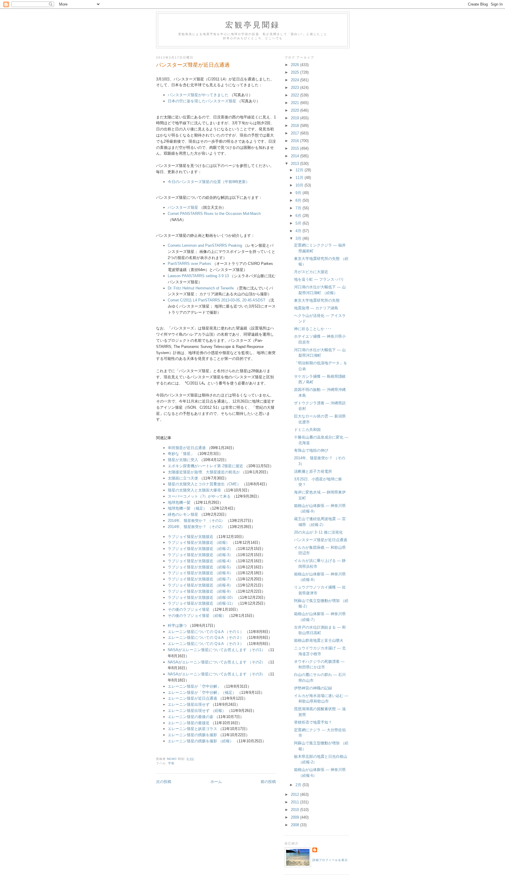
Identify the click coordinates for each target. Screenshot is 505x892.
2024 (295, 80)
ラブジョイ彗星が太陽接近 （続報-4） (200, 561)
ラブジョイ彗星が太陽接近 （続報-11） (201, 603)
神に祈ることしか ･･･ (313, 329)
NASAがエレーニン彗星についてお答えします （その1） (216, 650)
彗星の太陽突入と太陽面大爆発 (194, 490)
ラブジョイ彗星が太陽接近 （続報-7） (200, 579)
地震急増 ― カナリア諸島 (316, 308)
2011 (295, 802)
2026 (295, 65)
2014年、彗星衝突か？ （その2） (196, 526)
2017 (295, 133)
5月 (298, 223)
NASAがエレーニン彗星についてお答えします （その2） (216, 662)
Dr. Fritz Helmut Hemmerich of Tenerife (201, 288)
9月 (298, 193)
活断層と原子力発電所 (313, 471)
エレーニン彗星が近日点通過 (192, 698)
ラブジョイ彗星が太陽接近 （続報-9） (200, 591)
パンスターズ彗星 (183, 207)
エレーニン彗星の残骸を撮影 (193, 735)
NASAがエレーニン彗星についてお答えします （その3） (216, 674)
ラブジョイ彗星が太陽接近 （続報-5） (200, 567)
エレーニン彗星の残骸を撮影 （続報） (201, 741)
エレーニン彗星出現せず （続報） (197, 710)
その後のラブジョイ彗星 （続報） (197, 615)
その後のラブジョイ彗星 (189, 609)
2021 (295, 103)
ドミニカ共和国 (307, 429)
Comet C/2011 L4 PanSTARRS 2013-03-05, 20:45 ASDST (216, 300)
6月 (298, 215)
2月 (298, 785)
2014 (295, 156)
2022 (295, 95)
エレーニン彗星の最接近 (189, 723)
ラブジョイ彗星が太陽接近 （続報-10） (201, 597)
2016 (295, 141)
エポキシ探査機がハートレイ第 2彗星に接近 (205, 466)
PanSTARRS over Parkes (189, 263)
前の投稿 (268, 781)
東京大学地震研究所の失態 (317, 300)
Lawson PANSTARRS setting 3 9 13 (198, 276)
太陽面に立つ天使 (183, 478)
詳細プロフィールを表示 (330, 860)
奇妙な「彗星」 (181, 453)
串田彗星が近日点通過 (187, 448)
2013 (295, 163)
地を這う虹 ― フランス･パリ (319, 279)
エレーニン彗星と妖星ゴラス (193, 729)
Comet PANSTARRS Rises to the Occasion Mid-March (214, 213)
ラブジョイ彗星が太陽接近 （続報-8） (200, 585)
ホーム (216, 781)
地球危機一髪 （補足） (187, 508)
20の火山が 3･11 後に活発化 (318, 532)
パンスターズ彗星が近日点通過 (320, 540)
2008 (295, 825)
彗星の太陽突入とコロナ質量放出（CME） (204, 484)
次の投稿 (163, 781)
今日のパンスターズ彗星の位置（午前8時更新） (209, 182)
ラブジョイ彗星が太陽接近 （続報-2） (200, 548)
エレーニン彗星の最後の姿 (190, 717)
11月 (300, 177)
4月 (298, 231)
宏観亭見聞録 (252, 25)
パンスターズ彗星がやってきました (198, 95)
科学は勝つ (177, 625)
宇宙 (171, 763)
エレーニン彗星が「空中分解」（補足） (202, 692)
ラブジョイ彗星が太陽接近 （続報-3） (200, 555)
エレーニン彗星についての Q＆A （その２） (206, 637)
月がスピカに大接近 (311, 272)
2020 (295, 110)
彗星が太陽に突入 (183, 460)
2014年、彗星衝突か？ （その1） (196, 520)
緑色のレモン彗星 (183, 514)
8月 (298, 200)
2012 (295, 794)
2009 (295, 817)
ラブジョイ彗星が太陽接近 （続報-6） (200, 573)
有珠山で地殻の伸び (311, 450)
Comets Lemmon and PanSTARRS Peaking (205, 245)
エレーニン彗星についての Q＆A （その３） (206, 643)
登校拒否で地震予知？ (313, 722)
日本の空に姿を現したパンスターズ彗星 (202, 101)
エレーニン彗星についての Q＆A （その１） (206, 631)
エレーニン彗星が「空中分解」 (194, 686)
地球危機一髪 (179, 502)
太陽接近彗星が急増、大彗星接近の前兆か (204, 472)
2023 (295, 87)
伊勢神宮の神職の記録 (313, 688)
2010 (295, 810)
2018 (295, 125)
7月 (298, 208)
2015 (295, 148)
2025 (295, 72)
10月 (300, 185)
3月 (298, 238)
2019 (295, 118)
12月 (300, 170)
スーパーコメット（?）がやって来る (199, 496)
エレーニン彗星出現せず (189, 704)
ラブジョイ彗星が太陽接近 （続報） (199, 542)
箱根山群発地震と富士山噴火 (318, 640)
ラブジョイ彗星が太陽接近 (190, 536)
